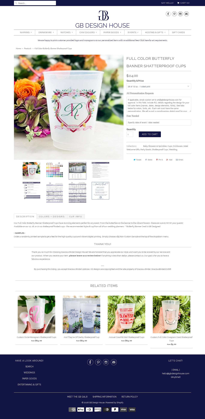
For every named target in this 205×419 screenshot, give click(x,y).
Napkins (25, 32)
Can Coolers (87, 32)
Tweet (138, 160)
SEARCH (29, 366)
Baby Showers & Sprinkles (155, 146)
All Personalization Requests (140, 93)
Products (27, 48)
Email (181, 160)
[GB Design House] (102, 20)
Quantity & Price (135, 81)
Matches (66, 32)
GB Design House (97, 402)
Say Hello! (167, 3)
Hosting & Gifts (154, 32)
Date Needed (133, 116)
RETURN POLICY (130, 397)
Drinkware (45, 32)
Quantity (131, 129)
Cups (170, 146)
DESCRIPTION (25, 216)
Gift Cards (178, 32)
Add (170, 160)
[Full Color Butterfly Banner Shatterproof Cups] (69, 107)
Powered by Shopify (114, 402)
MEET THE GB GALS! (77, 397)
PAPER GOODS (29, 378)
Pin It (161, 160)
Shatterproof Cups (160, 149)
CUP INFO (75, 216)
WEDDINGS (29, 372)
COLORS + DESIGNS (52, 216)
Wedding (173, 149)
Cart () (185, 3)
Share (150, 160)
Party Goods (145, 149)
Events (132, 32)
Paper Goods (111, 32)
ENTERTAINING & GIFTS (29, 384)
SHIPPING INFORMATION (104, 397)
